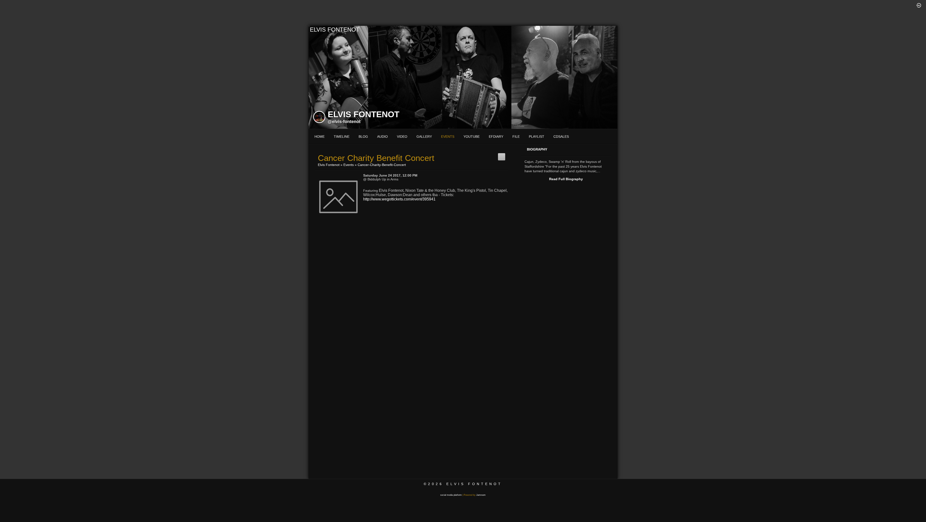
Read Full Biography (566, 179)
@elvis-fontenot (344, 121)
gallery (424, 136)
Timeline (341, 136)
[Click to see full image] (463, 77)
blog (363, 136)
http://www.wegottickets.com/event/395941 (399, 199)
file (516, 136)
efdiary (496, 136)
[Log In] (918, 5)
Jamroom (481, 495)
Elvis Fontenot (329, 165)
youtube (471, 136)
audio (382, 136)
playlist (536, 136)
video (402, 136)
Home (319, 136)
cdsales (561, 136)
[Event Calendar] (501, 155)
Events (348, 165)
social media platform (451, 495)
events (447, 136)
